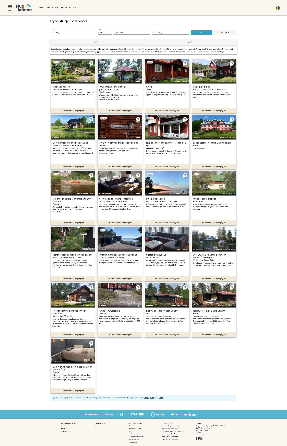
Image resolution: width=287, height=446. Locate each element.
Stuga (149, 87)
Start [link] (42, 8)
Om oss (131, 426)
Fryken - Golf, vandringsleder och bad (118, 143)
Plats (53, 29)
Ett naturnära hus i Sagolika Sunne (70, 143)
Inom (99, 29)
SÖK (201, 32)
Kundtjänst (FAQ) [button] (134, 428)
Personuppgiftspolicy (136, 436)
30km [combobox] (100, 33)
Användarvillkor (134, 434)
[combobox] (72, 32)
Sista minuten (66, 431)
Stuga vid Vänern (61, 87)
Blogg (130, 431)
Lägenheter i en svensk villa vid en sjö (212, 143)
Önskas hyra (99, 426)
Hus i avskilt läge (201, 87)
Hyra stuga (52, 8)
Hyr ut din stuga (69, 8)
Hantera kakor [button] (133, 439)
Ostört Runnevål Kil (156, 255)
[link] (171, 426)
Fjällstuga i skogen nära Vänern (162, 311)
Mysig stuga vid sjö (155, 199)
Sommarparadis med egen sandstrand (72, 255)
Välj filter (225, 32)
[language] (279, 7)
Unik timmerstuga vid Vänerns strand (118, 255)
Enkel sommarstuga (109, 311)
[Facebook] (197, 438)
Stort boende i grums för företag (116, 199)
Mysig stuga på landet (204, 199)
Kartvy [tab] (190, 42)
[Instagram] (200, 438)
